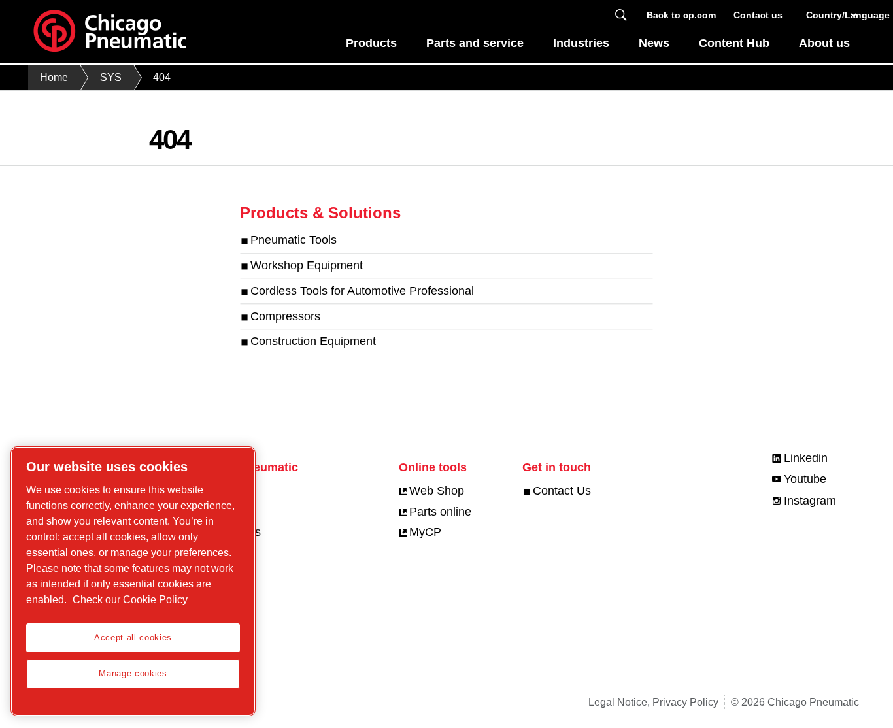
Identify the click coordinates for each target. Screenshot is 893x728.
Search (621, 15)
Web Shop (436, 490)
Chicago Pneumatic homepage (110, 31)
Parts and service (475, 43)
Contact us (758, 15)
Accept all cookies (133, 637)
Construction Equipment (313, 341)
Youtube (805, 479)
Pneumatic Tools (293, 239)
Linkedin (806, 458)
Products (371, 43)
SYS (111, 77)
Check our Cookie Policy (130, 599)
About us (824, 43)
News (654, 43)
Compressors (285, 316)
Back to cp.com (681, 15)
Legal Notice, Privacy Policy (653, 702)
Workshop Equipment (306, 265)
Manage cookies (133, 673)
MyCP (425, 531)
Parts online (440, 511)
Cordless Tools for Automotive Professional (362, 290)
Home (54, 77)
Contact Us (562, 490)
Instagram (810, 500)
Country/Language (832, 15)
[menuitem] (371, 47)
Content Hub (734, 43)
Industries (581, 43)
